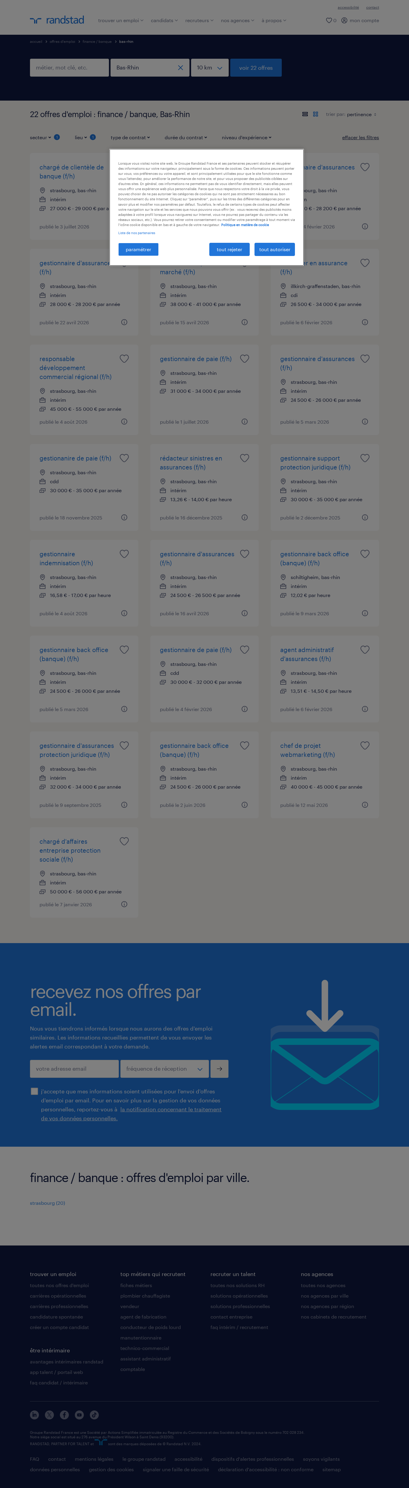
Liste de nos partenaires (136, 233)
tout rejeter (229, 249)
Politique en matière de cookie (245, 225)
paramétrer (138, 249)
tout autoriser (274, 249)
